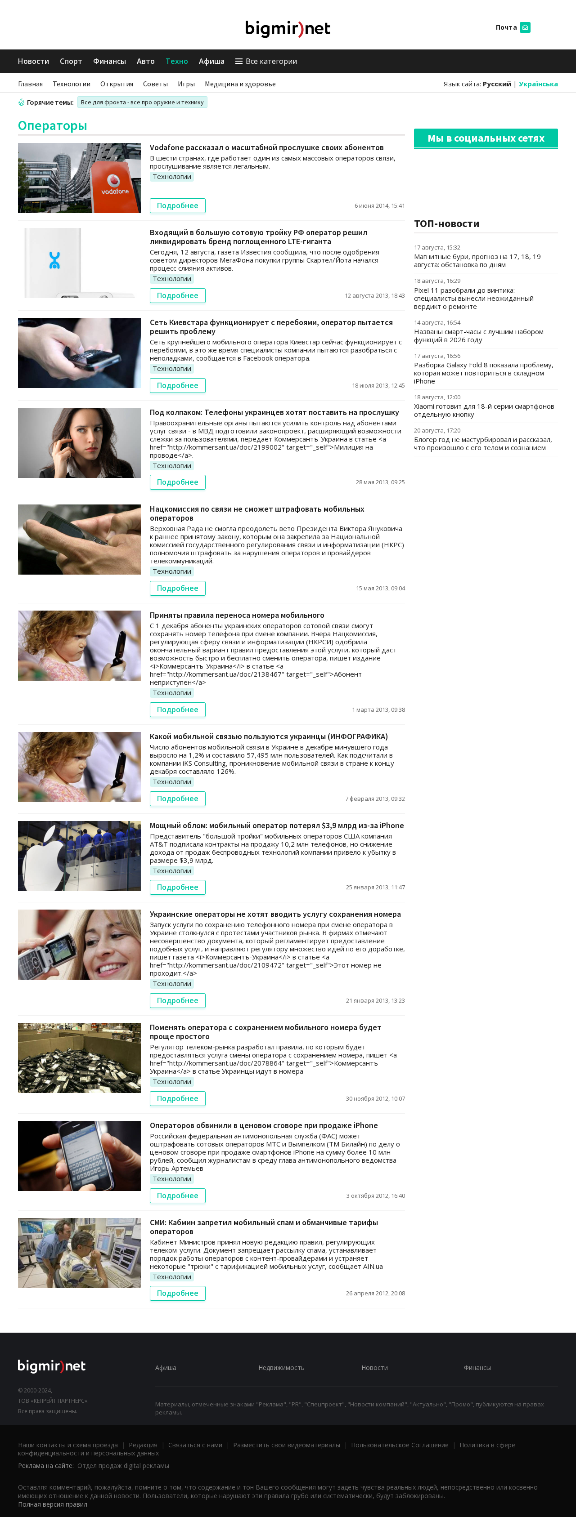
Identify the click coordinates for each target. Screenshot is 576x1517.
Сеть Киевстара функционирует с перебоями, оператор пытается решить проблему (271, 326)
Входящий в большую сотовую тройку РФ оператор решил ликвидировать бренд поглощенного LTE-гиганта (258, 236)
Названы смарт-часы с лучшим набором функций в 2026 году (479, 335)
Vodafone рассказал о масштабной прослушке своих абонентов (267, 147)
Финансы (109, 61)
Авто (146, 61)
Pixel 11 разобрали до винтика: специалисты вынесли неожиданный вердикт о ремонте (474, 298)
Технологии (71, 83)
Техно (177, 61)
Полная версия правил (52, 1504)
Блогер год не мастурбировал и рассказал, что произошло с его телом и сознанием (483, 443)
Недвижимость (281, 1367)
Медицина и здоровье (240, 83)
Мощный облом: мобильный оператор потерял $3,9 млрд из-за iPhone (277, 825)
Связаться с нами (195, 1445)
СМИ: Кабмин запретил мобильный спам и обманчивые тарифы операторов (264, 1226)
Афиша (212, 61)
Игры (186, 83)
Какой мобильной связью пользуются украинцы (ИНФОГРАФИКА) (269, 736)
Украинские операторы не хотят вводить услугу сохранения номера (275, 914)
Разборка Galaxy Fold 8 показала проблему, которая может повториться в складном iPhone (484, 372)
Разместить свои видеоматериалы (286, 1445)
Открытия (116, 83)
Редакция (143, 1445)
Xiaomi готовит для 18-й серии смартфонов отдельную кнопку (484, 410)
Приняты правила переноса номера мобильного (237, 615)
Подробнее (177, 205)
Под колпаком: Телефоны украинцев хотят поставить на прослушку (274, 412)
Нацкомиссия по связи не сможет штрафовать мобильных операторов (257, 513)
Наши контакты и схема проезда (68, 1445)
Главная (30, 83)
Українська (538, 83)
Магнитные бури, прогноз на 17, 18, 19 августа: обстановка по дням (477, 260)
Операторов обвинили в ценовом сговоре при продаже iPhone (264, 1125)
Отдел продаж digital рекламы (123, 1465)
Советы (155, 83)
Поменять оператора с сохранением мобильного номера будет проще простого (266, 1031)
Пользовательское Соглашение (400, 1445)
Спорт (71, 61)
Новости (33, 61)
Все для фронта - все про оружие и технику (142, 102)
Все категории (271, 61)
